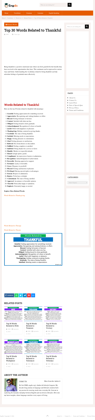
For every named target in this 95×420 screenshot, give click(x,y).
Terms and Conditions (76, 110)
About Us (72, 98)
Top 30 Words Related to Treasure (31, 325)
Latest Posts (73, 103)
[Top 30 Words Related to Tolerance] (33, 346)
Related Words (12, 24)
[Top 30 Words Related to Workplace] (13, 346)
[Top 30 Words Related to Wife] (13, 314)
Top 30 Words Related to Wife (12, 324)
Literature (40, 13)
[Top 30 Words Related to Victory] (53, 314)
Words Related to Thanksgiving (14, 195)
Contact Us (72, 100)
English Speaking (54, 13)
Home (6, 13)
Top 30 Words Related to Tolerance (31, 358)
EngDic (2, 416)
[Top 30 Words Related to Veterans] (53, 346)
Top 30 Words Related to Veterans (51, 358)
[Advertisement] (33, 50)
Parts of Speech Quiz (76, 105)
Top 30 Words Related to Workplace (11, 358)
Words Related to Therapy (12, 226)
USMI (7, 34)
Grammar (29, 13)
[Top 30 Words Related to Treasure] (33, 314)
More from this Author (51, 381)
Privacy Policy (74, 108)
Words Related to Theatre (12, 230)
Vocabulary (17, 13)
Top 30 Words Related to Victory (51, 325)
